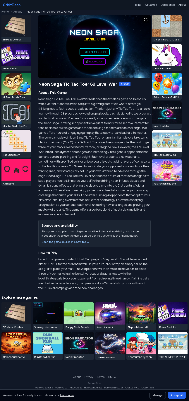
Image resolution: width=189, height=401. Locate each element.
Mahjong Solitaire (44, 387)
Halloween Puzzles (113, 387)
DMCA (112, 377)
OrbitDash (12, 4)
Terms (101, 377)
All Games (151, 4)
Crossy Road (148, 387)
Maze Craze (76, 387)
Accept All (177, 395)
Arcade (17, 11)
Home (137, 4)
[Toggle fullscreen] (145, 19)
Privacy (89, 377)
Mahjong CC (61, 387)
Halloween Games (93, 387)
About (182, 4)
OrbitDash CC (132, 387)
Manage (158, 395)
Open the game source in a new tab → (65, 242)
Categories (168, 4)
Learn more (67, 395)
